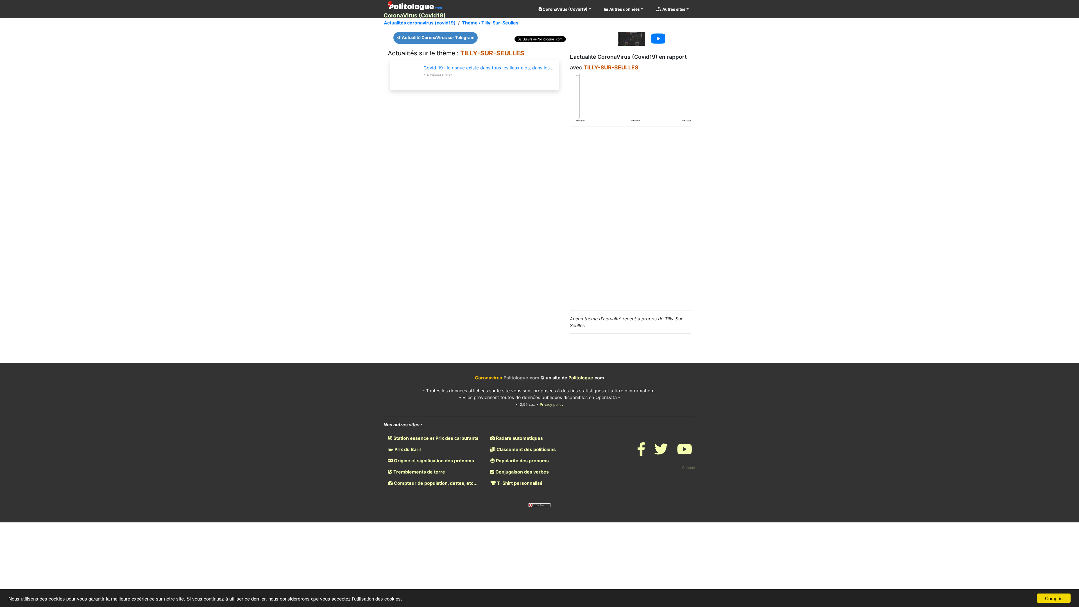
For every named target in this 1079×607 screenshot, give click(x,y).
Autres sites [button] (673, 9)
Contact (688, 468)
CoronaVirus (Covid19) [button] (565, 9)
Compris (1054, 598)
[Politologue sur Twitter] (661, 452)
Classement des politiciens (525, 449)
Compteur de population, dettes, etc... (435, 483)
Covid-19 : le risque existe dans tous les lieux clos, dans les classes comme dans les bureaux (522, 68)
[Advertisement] (630, 215)
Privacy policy (551, 404)
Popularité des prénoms (522, 460)
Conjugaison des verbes (521, 472)
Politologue (580, 377)
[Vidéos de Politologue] (684, 452)
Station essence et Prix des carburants (435, 438)
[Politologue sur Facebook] (641, 452)
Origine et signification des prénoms (433, 460)
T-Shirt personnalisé (519, 483)
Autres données (624, 9)
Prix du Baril (407, 449)
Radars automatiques (519, 438)
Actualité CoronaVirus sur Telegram (438, 37)
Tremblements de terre (418, 472)
